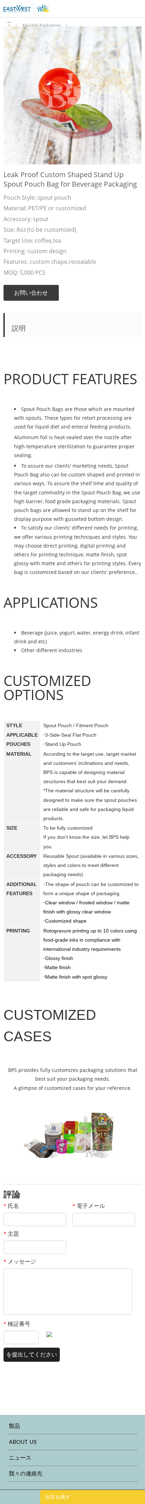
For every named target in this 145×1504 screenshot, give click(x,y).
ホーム (10, 22)
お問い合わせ (31, 293)
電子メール (88, 1206)
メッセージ (20, 1261)
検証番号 (17, 1324)
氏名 (11, 1206)
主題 (11, 1233)
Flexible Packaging (42, 25)
